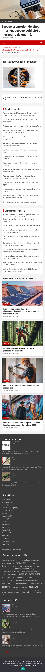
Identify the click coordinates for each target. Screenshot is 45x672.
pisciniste (7, 580)
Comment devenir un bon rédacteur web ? (27, 226)
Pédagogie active (32, 580)
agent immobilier (35, 560)
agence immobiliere (21, 560)
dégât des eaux (20, 566)
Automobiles (6, 502)
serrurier (7, 586)
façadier (27, 566)
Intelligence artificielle (7, 571)
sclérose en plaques (33, 583)
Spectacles (5, 547)
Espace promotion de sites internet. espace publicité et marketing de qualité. (21, 30)
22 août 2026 (7, 390)
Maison (6, 304)
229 (6, 489)
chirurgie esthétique (32, 563)
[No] (42, 665)
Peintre (34, 577)
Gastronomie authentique (8, 569)
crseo (5, 230)
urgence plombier (38, 590)
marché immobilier (29, 573)
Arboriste (4, 563)
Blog (4, 263)
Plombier (25, 580)
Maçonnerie (20, 577)
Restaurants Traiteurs (9, 541)
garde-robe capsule (35, 566)
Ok (23, 669)
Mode (3, 536)
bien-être (21, 562)
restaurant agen (8, 583)
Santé (14, 473)
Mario (5, 256)
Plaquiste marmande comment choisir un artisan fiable (22, 126)
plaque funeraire (18, 580)
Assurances (6, 499)
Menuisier (29, 577)
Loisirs (6, 417)
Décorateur (13, 566)
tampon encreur (16, 587)
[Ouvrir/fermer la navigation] (4, 42)
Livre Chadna (7, 236)
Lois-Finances (6, 524)
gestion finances (22, 569)
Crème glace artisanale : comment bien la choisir (20, 202)
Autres (4, 505)
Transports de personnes (10, 550)
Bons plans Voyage (8, 508)
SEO (41, 583)
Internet (15, 441)
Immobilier (5, 516)
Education (5, 513)
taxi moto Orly (24, 587)
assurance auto (11, 563)
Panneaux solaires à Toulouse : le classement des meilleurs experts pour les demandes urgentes (21, 311)
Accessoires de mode (7, 560)
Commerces (6, 510)
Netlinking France (9, 249)
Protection (5, 538)
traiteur (34, 586)
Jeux (3, 522)
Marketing (5, 533)
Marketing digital (6, 577)
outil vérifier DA (8, 269)
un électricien (29, 590)
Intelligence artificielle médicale (22, 571)
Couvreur (5, 566)
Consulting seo (8, 243)
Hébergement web (35, 569)
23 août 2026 (7, 316)
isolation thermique (12, 574)
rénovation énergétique (22, 583)
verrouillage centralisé (7, 592)
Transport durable (20, 590)
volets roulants (20, 592)
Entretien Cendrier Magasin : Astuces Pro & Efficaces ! (23, 99)
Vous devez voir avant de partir (18, 278)
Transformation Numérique (8, 590)
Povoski (15, 316)
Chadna (5, 226)
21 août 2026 (7, 427)
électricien (31, 592)
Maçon (13, 577)
